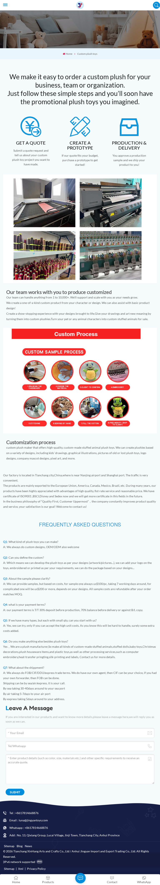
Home (69, 53)
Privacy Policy (36, 868)
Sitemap (9, 846)
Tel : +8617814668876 (24, 813)
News (28, 846)
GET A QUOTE (31, 142)
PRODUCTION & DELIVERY (129, 145)
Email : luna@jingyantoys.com (28, 820)
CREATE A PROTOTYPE (80, 145)
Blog (19, 846)
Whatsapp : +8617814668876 (28, 827)
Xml (20, 868)
